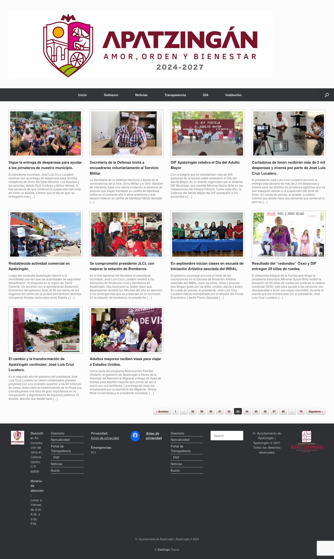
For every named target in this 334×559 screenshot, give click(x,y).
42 (228, 411)
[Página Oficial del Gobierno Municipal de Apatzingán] (141, 44)
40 (210, 411)
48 (283, 411)
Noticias (141, 94)
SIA (205, 94)
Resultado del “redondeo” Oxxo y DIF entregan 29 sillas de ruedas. (284, 266)
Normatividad (60, 439)
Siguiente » (316, 411)
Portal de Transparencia (61, 448)
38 (192, 411)
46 (265, 411)
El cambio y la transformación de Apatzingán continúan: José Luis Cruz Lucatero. (41, 364)
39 (201, 411)
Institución (233, 94)
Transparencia (175, 94)
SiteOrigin (163, 549)
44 (246, 411)
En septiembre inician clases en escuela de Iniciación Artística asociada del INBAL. (207, 266)
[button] (327, 94)
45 (256, 411)
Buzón (55, 470)
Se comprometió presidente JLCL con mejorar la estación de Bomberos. (122, 266)
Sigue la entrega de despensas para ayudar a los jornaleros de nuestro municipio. (45, 165)
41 (219, 411)
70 (301, 411)
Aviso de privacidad (105, 437)
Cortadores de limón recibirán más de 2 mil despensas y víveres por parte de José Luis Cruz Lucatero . (288, 168)
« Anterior (162, 411)
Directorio (57, 433)
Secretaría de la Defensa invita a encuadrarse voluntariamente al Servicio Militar (124, 168)
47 (274, 411)
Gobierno (111, 94)
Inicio (82, 94)
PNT (56, 457)
